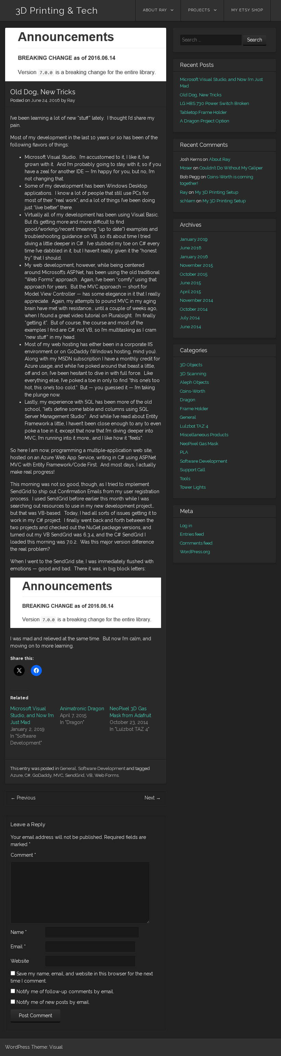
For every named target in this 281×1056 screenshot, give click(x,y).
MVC (58, 775)
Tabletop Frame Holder (203, 112)
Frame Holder (194, 408)
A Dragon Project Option (204, 120)
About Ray (155, 10)
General (68, 768)
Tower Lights (193, 487)
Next (153, 797)
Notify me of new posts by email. (53, 1002)
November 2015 (196, 265)
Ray (71, 100)
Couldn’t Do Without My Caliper (231, 167)
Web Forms (107, 775)
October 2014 (194, 309)
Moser (186, 167)
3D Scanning (193, 373)
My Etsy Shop (247, 10)
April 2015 (190, 291)
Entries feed (192, 534)
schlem (187, 200)
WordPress (17, 1047)
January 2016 (194, 256)
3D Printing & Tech (56, 10)
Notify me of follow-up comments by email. (65, 991)
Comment (23, 855)
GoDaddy (42, 775)
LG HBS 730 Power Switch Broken (214, 103)
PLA (184, 452)
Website (20, 961)
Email (18, 946)
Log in (186, 525)
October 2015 (193, 274)
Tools (185, 478)
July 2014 (190, 317)
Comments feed (196, 543)
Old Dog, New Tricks (200, 94)
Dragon (187, 399)
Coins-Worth (192, 391)
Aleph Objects (194, 382)
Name (19, 932)
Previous (23, 797)
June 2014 (190, 326)
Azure (16, 775)
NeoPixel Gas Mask (199, 443)
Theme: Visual (47, 1047)
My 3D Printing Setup (216, 192)
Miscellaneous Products (204, 434)
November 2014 (196, 300)
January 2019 (194, 239)
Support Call (192, 469)
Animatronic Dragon (82, 708)
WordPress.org (195, 551)
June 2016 (190, 247)
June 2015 (190, 282)
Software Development (101, 768)
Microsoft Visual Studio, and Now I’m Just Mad (32, 715)
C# (27, 775)
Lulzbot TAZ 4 (194, 426)
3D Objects (191, 364)
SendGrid (74, 775)
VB (89, 775)
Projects (199, 10)
